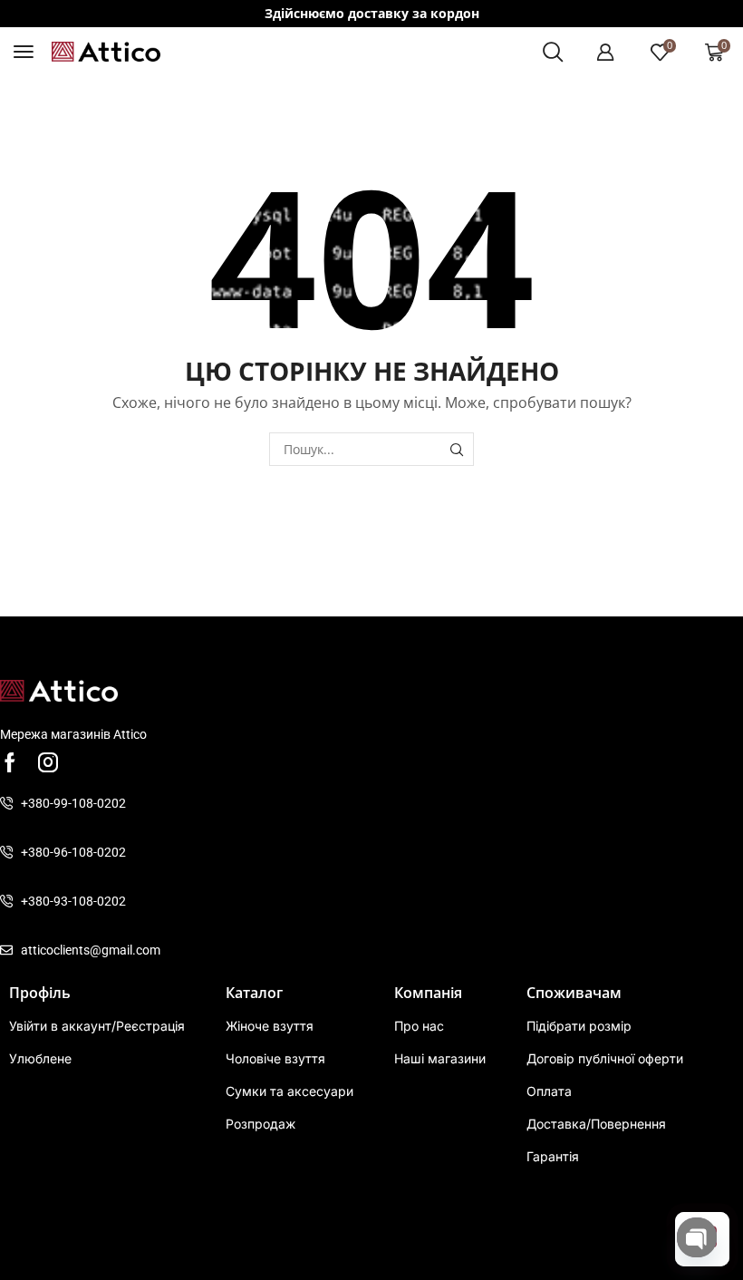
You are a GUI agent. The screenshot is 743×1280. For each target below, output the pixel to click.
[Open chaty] (697, 1237)
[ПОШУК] (457, 449)
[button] (24, 52)
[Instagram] (48, 762)
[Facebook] (10, 762)
